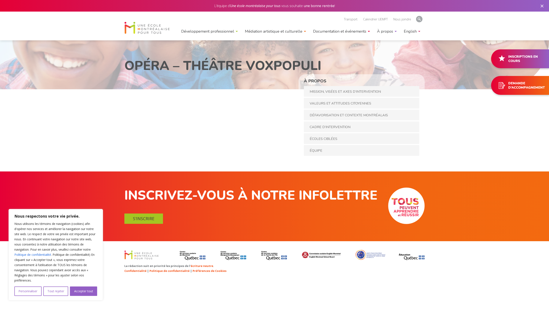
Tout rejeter (55, 291)
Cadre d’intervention (330, 127)
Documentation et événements (339, 31)
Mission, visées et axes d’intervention (345, 91)
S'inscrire (143, 218)
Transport (350, 19)
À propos (385, 31)
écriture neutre (202, 266)
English (274, 167)
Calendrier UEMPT (375, 19)
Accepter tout (83, 291)
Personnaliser (27, 291)
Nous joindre (402, 19)
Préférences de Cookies (209, 271)
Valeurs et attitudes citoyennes (340, 103)
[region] (56, 254)
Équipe (316, 150)
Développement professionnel (207, 31)
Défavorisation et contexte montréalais (349, 115)
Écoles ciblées (323, 138)
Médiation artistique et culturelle (273, 31)
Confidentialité (135, 271)
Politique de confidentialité (32, 255)
